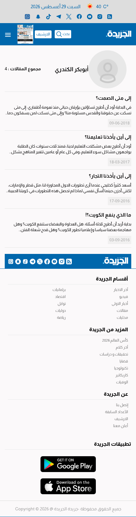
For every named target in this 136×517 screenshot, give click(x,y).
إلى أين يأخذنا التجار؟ (110, 176)
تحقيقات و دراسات (114, 354)
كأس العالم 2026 (115, 340)
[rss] (109, 16)
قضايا (124, 361)
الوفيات (122, 382)
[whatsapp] (27, 16)
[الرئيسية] (118, 33)
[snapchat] (38, 16)
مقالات (122, 310)
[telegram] (58, 16)
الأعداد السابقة (116, 412)
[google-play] (68, 461)
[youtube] (89, 16)
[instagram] (99, 16)
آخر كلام (122, 347)
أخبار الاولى (120, 303)
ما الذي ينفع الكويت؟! (108, 215)
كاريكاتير (121, 375)
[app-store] (68, 483)
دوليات (60, 310)
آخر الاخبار (121, 289)
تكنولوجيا (121, 368)
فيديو (123, 296)
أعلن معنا (120, 426)
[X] (68, 16)
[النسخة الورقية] (25, 34)
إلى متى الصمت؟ (113, 98)
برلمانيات (59, 289)
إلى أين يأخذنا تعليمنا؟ (108, 137)
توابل (62, 303)
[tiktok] (48, 16)
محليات (122, 317)
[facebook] (79, 16)
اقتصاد (60, 296)
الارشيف (43, 34)
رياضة (61, 317)
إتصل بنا (122, 405)
